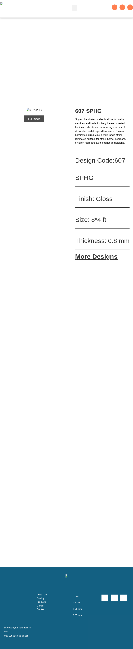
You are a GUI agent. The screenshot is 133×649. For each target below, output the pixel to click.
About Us (42, 594)
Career (40, 605)
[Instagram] (122, 7)
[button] (74, 8)
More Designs (96, 256)
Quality (40, 598)
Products (41, 601)
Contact (41, 609)
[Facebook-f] (114, 7)
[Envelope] (130, 7)
